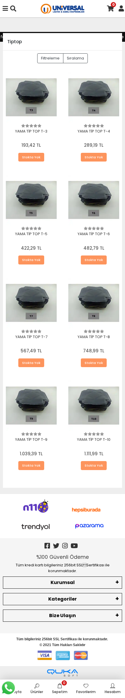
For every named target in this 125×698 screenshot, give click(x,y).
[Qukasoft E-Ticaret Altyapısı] (62, 673)
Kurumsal (63, 582)
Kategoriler (62, 599)
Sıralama (75, 58)
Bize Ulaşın (62, 615)
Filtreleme (50, 58)
